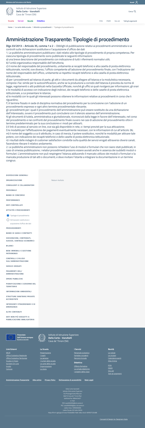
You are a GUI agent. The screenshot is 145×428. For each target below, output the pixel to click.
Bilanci (9, 245)
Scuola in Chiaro (12, 361)
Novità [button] (30, 20)
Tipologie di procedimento (19, 215)
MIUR (8, 352)
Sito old (117, 21)
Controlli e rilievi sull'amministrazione (17, 259)
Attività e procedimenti (18, 210)
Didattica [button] (41, 20)
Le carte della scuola (48, 363)
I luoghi (43, 355)
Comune (9, 369)
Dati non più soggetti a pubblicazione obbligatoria (20, 318)
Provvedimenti (13, 228)
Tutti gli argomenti (130, 21)
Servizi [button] (21, 20)
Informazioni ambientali (19, 291)
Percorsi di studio (80, 358)
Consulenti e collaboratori (20, 185)
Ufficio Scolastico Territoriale (16, 358)
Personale (11, 190)
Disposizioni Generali (17, 175)
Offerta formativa (80, 366)
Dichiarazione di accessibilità (70, 380)
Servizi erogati (14, 266)
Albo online (37, 380)
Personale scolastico (81, 352)
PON (101, 21)
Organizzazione (14, 180)
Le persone (44, 358)
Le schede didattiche (82, 369)
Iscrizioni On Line (12, 363)
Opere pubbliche (14, 278)
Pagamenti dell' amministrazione (15, 272)
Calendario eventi (114, 358)
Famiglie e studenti (81, 355)
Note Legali (89, 380)
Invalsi (8, 366)
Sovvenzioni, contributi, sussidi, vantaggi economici (20, 239)
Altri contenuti (14, 311)
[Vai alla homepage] (9, 11)
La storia (43, 369)
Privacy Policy (50, 380)
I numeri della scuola (48, 361)
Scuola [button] (11, 20)
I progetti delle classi (81, 371)
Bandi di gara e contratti (19, 233)
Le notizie (111, 352)
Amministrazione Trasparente (17, 380)
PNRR (108, 21)
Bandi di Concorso (15, 195)
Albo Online (112, 361)
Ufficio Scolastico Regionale (16, 355)
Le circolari (112, 355)
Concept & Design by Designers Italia (114, 419)
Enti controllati (14, 205)
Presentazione (45, 352)
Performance (13, 200)
